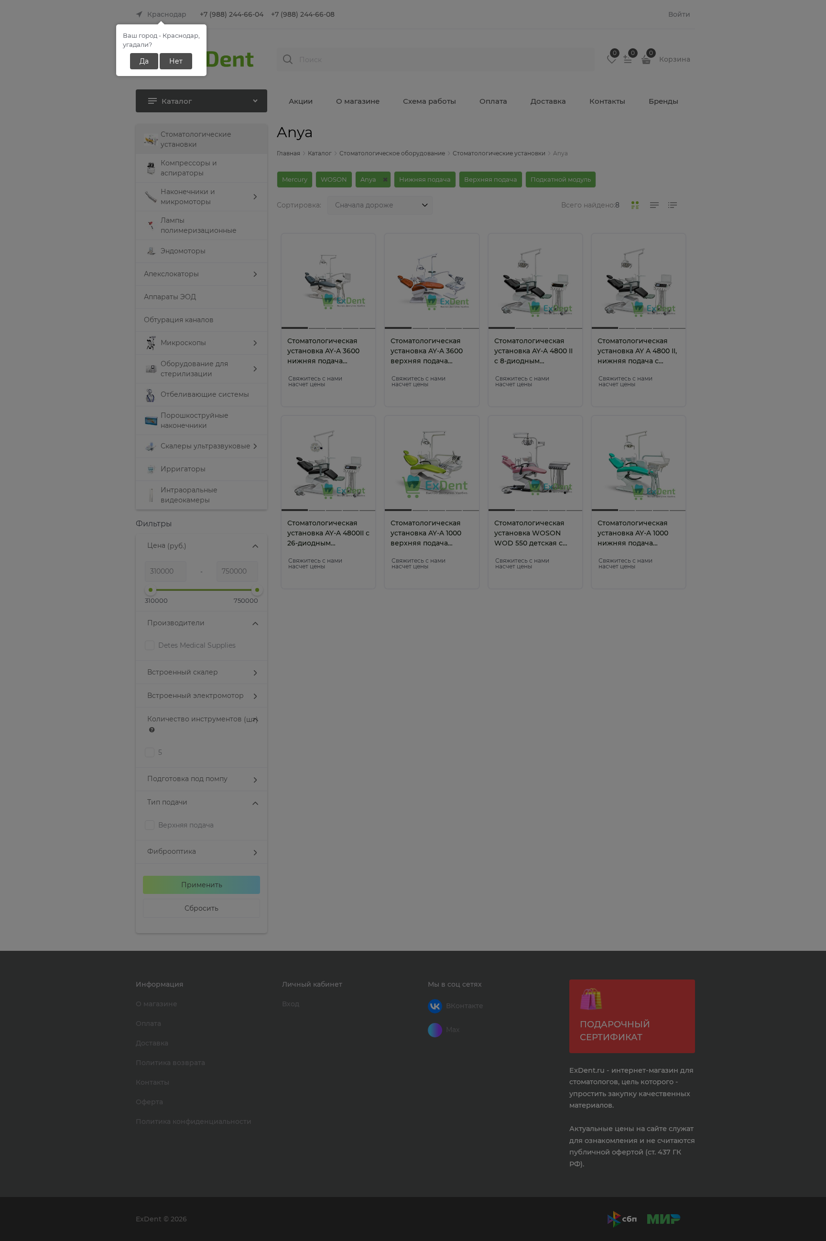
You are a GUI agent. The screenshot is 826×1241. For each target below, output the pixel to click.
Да (144, 61)
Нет (176, 61)
